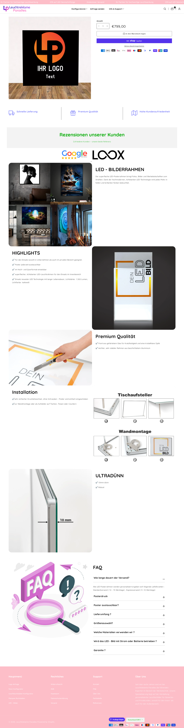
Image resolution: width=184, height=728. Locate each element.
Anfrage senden (97, 9)
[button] (79, 8)
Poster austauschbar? (106, 605)
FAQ (94, 689)
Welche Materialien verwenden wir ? (114, 632)
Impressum (55, 694)
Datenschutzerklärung (59, 698)
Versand (54, 703)
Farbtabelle (97, 698)
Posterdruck (101, 596)
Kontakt (96, 684)
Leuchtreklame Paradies (26, 722)
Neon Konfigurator (16, 689)
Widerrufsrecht (56, 684)
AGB (52, 689)
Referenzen (97, 703)
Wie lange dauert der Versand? (111, 577)
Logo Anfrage (14, 684)
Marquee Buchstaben (17, 698)
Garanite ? (100, 650)
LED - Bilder (13, 703)
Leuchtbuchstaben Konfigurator (21, 694)
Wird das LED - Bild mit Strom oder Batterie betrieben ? (125, 641)
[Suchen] (166, 9)
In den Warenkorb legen (136, 34)
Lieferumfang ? (102, 614)
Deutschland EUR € (134, 720)
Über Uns (96, 694)
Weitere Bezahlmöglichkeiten (134, 46)
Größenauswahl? (103, 623)
